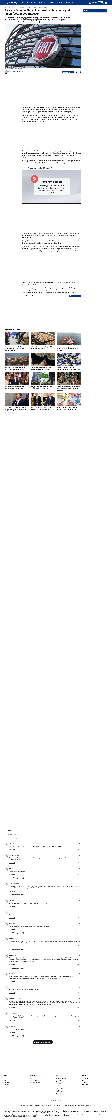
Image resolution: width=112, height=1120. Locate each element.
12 (79, 929)
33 (75, 891)
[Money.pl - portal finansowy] (15, 2)
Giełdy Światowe (86, 1088)
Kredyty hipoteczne (60, 1085)
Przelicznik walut (8, 1086)
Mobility (52, 2)
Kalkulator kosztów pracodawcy (37, 1078)
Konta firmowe (59, 1095)
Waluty (32, 2)
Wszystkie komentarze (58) (42, 1042)
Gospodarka (69, 2)
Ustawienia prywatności (85, 1105)
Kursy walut (6, 1078)
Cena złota (84, 1077)
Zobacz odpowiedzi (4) (18, 878)
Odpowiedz (12, 849)
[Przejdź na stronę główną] (6, 4)
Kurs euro (6, 1080)
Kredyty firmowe (60, 1091)
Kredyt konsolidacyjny (61, 1078)
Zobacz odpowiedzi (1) (18, 894)
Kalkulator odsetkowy (35, 1082)
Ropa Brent (84, 1086)
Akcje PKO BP (85, 1078)
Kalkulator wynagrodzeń (35, 1080)
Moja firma (42, 2)
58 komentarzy (68, 72)
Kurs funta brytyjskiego (9, 1088)
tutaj (35, 1116)
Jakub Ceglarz (17, 71)
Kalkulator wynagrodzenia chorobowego (39, 1077)
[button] (94, 3)
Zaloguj (101, 2)
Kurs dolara (6, 1084)
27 (75, 1032)
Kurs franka (6, 1082)
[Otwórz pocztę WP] (89, 2)
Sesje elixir (84, 1082)
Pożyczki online (59, 1088)
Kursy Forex (85, 1084)
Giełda (24, 2)
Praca (59, 2)
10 (75, 849)
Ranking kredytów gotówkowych (63, 1081)
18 (75, 1020)
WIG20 (83, 1080)
